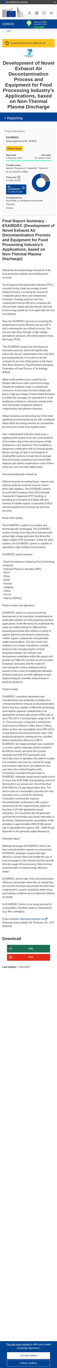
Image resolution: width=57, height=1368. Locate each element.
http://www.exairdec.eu (33, 919)
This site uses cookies (18, 1344)
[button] (36, 13)
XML (30, 948)
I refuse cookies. (28, 1363)
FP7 (9, 31)
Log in (29, 13)
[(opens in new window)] (12, 12)
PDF (30, 957)
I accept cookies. (29, 1355)
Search (44, 13)
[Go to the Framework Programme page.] (28, 53)
